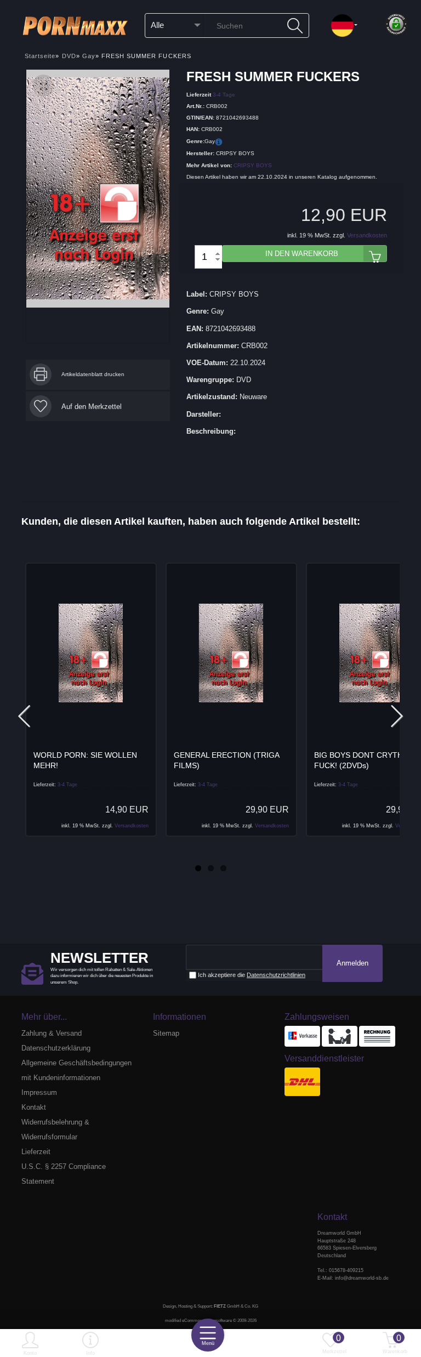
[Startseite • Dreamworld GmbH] (78, 25)
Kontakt (33, 1107)
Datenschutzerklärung (55, 1048)
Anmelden (352, 963)
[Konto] (30, 1344)
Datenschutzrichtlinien (276, 975)
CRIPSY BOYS (253, 165)
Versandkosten (367, 235)
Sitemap (166, 1033)
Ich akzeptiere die (250, 975)
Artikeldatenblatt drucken (92, 374)
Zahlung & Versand (51, 1033)
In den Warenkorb (301, 253)
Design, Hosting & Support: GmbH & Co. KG (210, 1306)
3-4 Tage (224, 94)
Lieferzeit (35, 1152)
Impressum (39, 1092)
